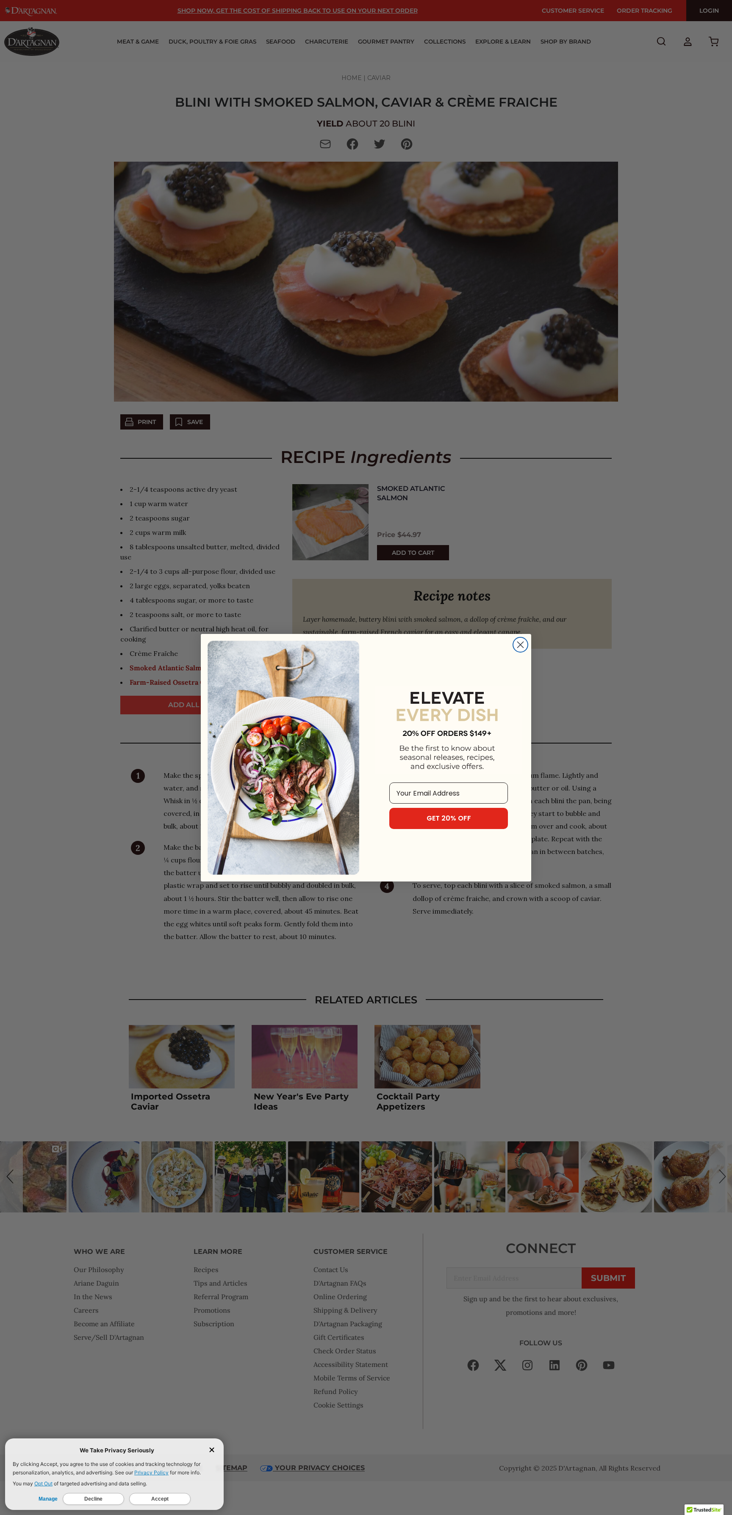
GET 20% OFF (449, 818)
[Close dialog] (520, 644)
